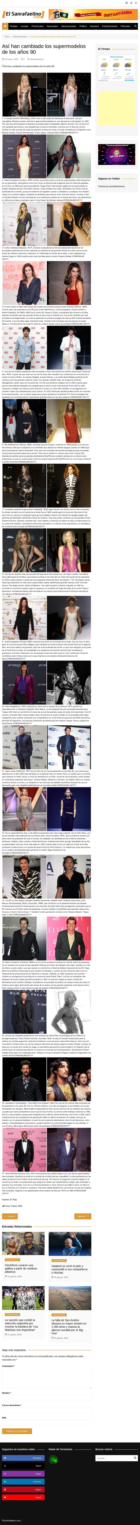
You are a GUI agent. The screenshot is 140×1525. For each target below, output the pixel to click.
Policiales (125, 26)
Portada (13, 26)
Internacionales (68, 26)
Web (4, 1418)
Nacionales (52, 26)
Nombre (6, 1393)
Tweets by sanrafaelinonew (111, 186)
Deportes (94, 26)
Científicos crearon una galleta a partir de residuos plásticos (21, 1268)
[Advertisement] (116, 108)
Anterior (11, 1216)
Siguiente (81, 1216)
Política (83, 26)
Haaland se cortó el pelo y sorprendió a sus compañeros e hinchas (70, 1269)
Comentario (8, 1366)
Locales (24, 26)
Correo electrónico (11, 1405)
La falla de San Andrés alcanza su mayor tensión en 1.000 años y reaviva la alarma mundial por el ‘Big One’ (69, 1327)
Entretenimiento (109, 26)
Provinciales (38, 26)
